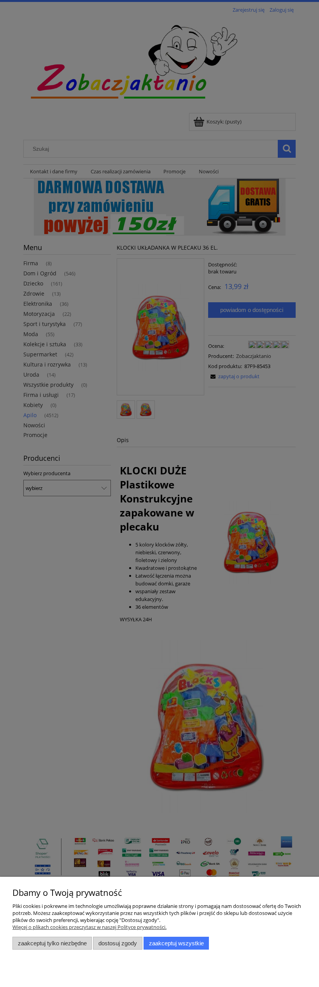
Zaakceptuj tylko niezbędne (52, 943)
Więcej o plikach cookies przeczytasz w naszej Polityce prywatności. (89, 927)
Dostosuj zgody (117, 943)
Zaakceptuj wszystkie (176, 943)
